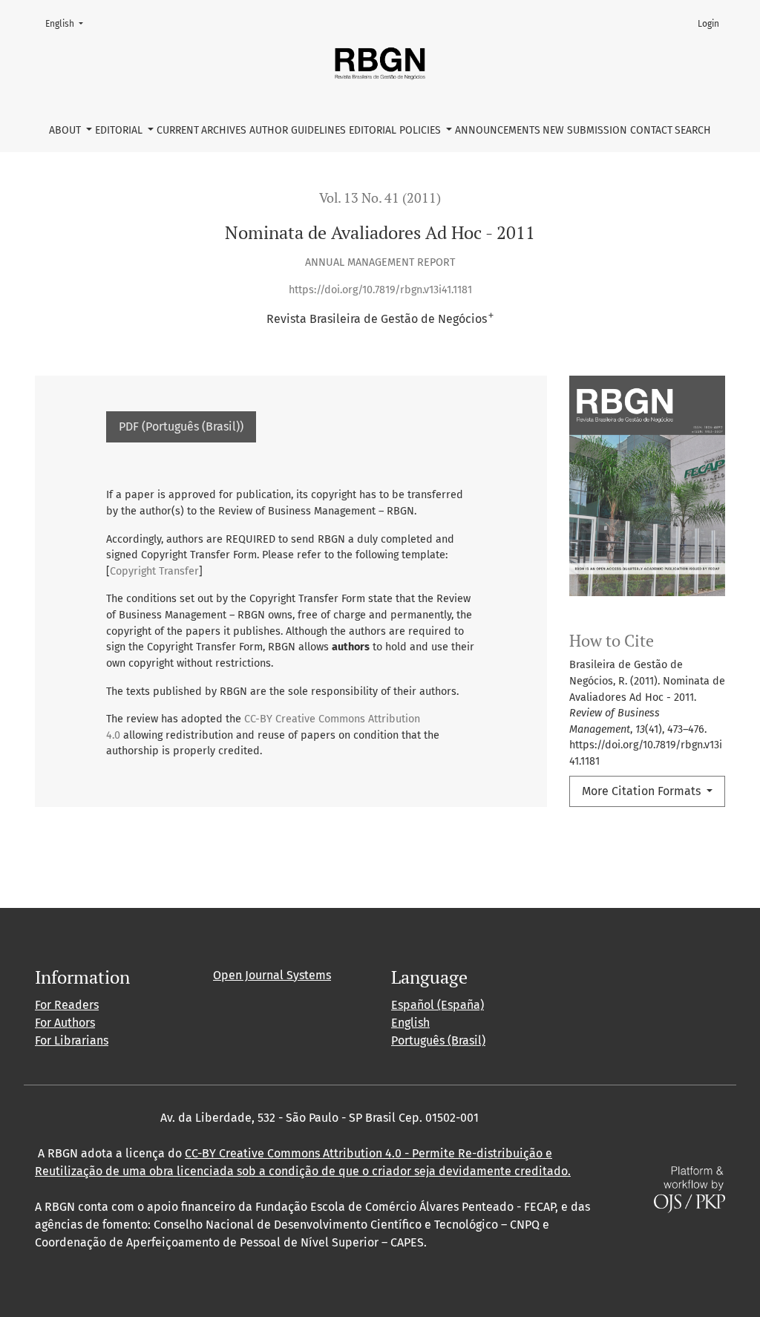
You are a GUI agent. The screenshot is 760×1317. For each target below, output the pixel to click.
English (69, 23)
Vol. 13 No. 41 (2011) (380, 197)
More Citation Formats (643, 791)
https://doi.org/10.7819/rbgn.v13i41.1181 (380, 290)
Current (178, 130)
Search (693, 130)
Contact (651, 130)
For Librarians (71, 1040)
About (66, 130)
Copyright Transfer (154, 571)
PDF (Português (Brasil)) (181, 426)
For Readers (67, 1005)
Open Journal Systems (272, 975)
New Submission (585, 130)
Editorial (120, 130)
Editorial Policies (396, 130)
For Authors (65, 1023)
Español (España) (437, 1005)
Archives (223, 130)
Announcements (497, 130)
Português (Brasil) (438, 1040)
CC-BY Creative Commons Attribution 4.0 (293, 1153)
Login (708, 24)
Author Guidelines (297, 130)
